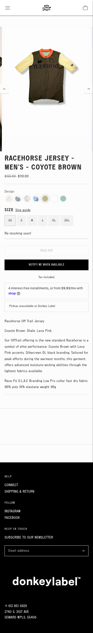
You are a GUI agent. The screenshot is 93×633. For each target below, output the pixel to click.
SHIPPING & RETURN (19, 492)
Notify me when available (46, 264)
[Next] (88, 88)
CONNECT (11, 485)
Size (9, 210)
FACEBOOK (12, 518)
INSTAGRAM (13, 511)
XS (10, 220)
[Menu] (8, 8)
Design (9, 191)
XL (54, 220)
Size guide (22, 210)
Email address (18, 545)
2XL (67, 220)
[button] (9, 198)
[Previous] (4, 88)
